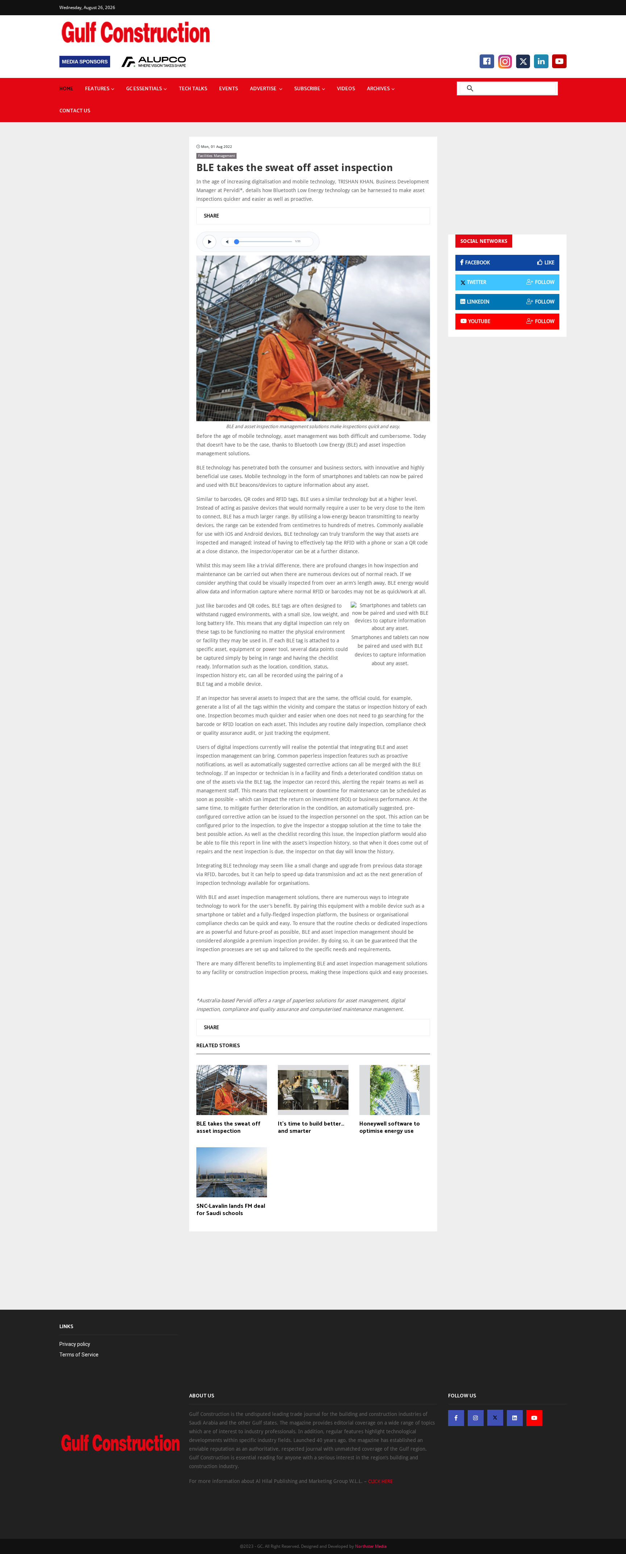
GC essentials (144, 89)
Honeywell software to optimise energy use (389, 1127)
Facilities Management (216, 156)
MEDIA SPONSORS (85, 62)
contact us (74, 111)
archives (378, 89)
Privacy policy (74, 1344)
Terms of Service (79, 1355)
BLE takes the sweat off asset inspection (228, 1127)
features (97, 89)
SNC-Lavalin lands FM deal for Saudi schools (230, 1210)
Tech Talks (193, 89)
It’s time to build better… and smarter (311, 1127)
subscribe (307, 89)
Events (228, 89)
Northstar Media (371, 1546)
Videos (346, 89)
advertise (263, 89)
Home (66, 89)
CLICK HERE (380, 1481)
